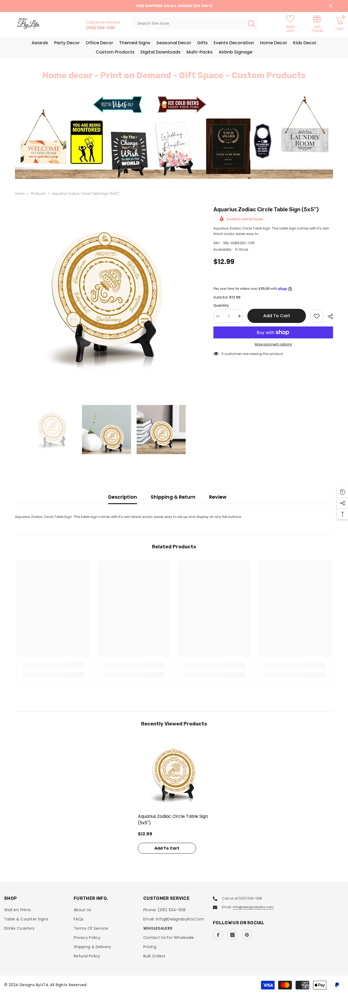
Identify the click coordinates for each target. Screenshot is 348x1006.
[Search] (195, 23)
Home (20, 193)
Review (217, 496)
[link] (317, 23)
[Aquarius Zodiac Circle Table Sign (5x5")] (174, 774)
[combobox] (188, 23)
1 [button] (170, 166)
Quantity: (221, 305)
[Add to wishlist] (317, 316)
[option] (174, 136)
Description (122, 496)
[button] (20, 137)
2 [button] (177, 166)
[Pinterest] (247, 935)
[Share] (328, 316)
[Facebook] (218, 935)
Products (38, 193)
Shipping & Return (173, 496)
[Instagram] (232, 935)
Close (330, 6)
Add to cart (276, 316)
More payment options (273, 344)
